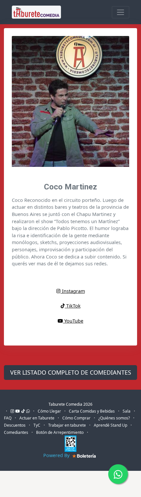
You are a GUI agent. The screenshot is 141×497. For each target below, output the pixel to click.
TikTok (73, 306)
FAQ (7, 418)
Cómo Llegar (49, 411)
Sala (127, 411)
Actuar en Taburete (36, 418)
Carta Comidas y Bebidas (92, 411)
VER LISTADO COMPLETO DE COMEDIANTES (70, 372)
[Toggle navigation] (120, 12)
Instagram (73, 291)
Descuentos (15, 425)
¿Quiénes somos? (114, 418)
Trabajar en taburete (67, 425)
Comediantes (16, 432)
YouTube (73, 321)
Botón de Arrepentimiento (60, 432)
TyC (36, 425)
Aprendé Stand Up (110, 425)
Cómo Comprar (76, 418)
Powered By (57, 455)
